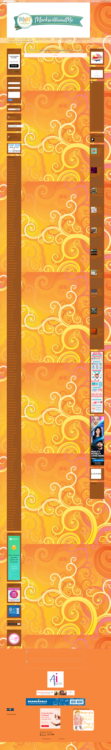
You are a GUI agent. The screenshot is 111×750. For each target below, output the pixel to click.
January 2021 (11, 381)
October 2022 (11, 425)
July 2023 (10, 446)
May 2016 (10, 253)
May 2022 (10, 420)
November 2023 (12, 451)
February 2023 (12, 433)
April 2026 (10, 518)
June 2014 (11, 193)
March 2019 (11, 340)
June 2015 (11, 224)
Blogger (66, 738)
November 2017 (12, 299)
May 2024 (10, 466)
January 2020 (11, 366)
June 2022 (11, 422)
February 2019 (12, 337)
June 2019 (11, 348)
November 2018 (12, 330)
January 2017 (11, 273)
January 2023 (11, 430)
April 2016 (10, 250)
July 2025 (10, 497)
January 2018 (11, 304)
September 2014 (12, 201)
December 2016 (12, 271)
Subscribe (14, 65)
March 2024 (11, 461)
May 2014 (10, 191)
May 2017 (10, 283)
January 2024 (11, 456)
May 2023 (10, 440)
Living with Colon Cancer (25, 39)
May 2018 (10, 314)
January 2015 (11, 211)
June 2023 (11, 443)
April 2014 (10, 188)
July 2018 (10, 320)
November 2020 (12, 376)
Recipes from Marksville (83, 39)
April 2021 (10, 389)
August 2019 (11, 353)
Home (55, 55)
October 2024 (11, 479)
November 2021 (12, 407)
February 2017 (12, 276)
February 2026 (12, 513)
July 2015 (10, 227)
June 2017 (11, 286)
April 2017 (10, 281)
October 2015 (11, 235)
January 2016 (11, 242)
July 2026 (10, 525)
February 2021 (12, 384)
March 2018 (11, 309)
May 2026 (10, 520)
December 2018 (12, 332)
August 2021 (11, 399)
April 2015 (10, 219)
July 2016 (10, 258)
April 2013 (10, 160)
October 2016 (11, 265)
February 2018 (12, 307)
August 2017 (11, 291)
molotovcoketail (54, 738)
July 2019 (10, 350)
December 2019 (12, 363)
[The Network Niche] (14, 616)
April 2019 (10, 343)
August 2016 (11, 260)
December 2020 (12, 379)
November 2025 (12, 507)
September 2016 (12, 263)
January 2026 (11, 510)
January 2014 (11, 181)
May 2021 (10, 392)
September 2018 (12, 325)
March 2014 (11, 186)
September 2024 (12, 476)
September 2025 (12, 502)
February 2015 (12, 214)
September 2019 (12, 356)
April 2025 (10, 492)
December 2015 (12, 240)
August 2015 (11, 229)
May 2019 (10, 345)
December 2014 (12, 209)
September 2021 (12, 402)
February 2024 (12, 459)
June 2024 (11, 469)
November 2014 (12, 206)
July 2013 (10, 165)
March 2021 (11, 386)
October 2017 (11, 296)
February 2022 (12, 415)
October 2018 (11, 327)
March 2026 (11, 515)
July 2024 (10, 471)
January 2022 (11, 412)
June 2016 (11, 255)
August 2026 (11, 528)
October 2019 (11, 358)
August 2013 (11, 168)
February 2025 (12, 487)
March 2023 (11, 435)
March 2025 (11, 489)
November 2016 (12, 268)
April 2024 (10, 464)
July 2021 (10, 397)
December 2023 (12, 453)
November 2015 (12, 237)
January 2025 (11, 484)
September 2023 (12, 448)
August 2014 (11, 198)
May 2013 (10, 162)
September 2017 (12, 294)
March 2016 (11, 247)
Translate (13, 129)
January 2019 (11, 335)
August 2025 (11, 500)
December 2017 (12, 301)
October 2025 (11, 505)
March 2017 (11, 278)
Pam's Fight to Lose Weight (43, 39)
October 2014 (11, 204)
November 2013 (12, 175)
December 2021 (12, 410)
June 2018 (11, 317)
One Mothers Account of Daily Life (64, 39)
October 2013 (11, 173)
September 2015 (12, 232)
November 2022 (12, 428)
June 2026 (11, 523)
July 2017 (10, 289)
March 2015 (11, 217)
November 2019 (12, 361)
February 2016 (12, 245)
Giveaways (12, 39)
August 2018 (11, 322)
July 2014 (10, 196)
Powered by (10, 71)
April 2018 (10, 312)
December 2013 (12, 178)
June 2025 (11, 495)
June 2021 (11, 394)
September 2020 (12, 374)
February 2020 (12, 368)
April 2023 (10, 438)
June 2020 (11, 371)
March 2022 (11, 417)
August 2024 (11, 474)
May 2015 (10, 222)
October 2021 (11, 404)
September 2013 (12, 170)
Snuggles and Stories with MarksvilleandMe (21, 41)
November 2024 (12, 482)
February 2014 (12, 183)
